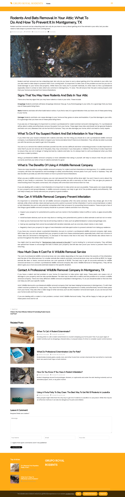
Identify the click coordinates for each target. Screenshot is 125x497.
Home (48, 4)
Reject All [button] (103, 494)
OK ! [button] (78, 494)
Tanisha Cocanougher (17, 32)
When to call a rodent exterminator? (53, 331)
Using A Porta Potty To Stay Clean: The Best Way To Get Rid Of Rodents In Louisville (73, 392)
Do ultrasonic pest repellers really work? (30, 466)
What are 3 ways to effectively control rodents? (29, 478)
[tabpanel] (61, 56)
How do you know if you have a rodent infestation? (60, 372)
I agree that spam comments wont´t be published (29, 443)
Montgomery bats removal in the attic (56, 242)
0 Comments (52, 32)
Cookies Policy (69, 494)
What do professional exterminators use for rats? (59, 351)
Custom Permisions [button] (90, 494)
